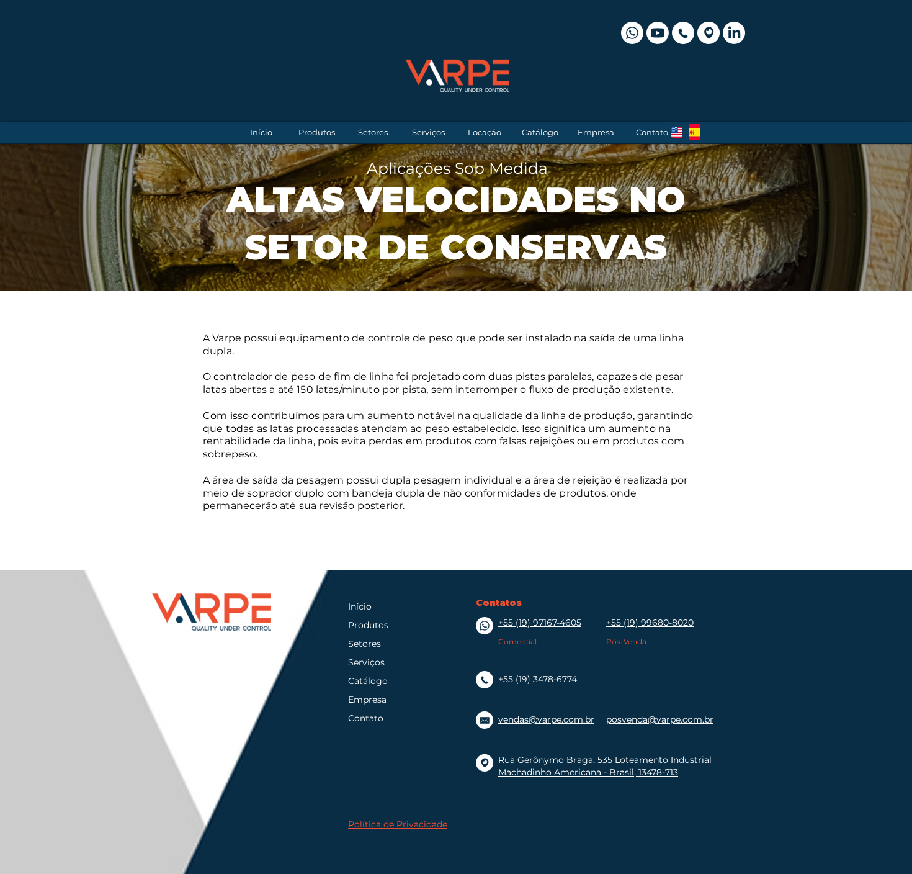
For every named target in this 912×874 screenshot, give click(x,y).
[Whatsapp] (632, 33)
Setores (364, 643)
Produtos (368, 625)
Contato (365, 718)
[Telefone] (683, 33)
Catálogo (368, 681)
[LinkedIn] (734, 33)
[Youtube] (657, 33)
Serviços (366, 662)
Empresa (367, 699)
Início (360, 606)
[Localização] (708, 33)
